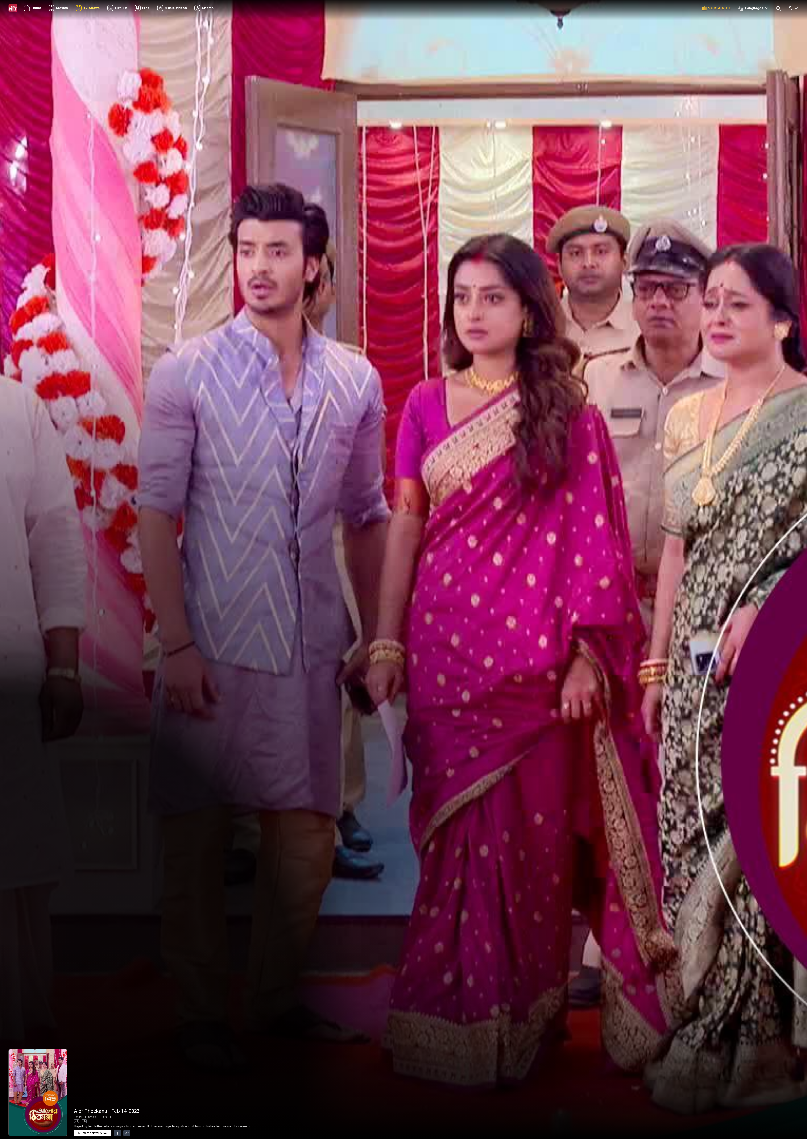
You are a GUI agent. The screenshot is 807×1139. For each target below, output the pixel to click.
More (252, 1126)
